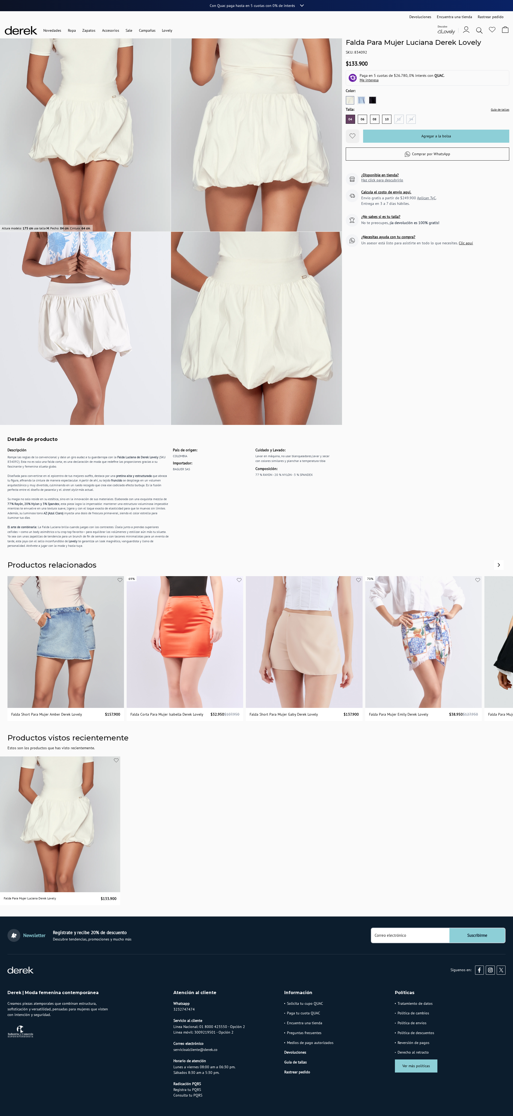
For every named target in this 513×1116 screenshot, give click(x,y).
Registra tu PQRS (187, 1089)
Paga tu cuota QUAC (303, 1013)
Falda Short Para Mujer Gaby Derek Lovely (284, 714)
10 (387, 119)
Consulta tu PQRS (187, 1095)
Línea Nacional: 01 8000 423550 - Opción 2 (209, 1026)
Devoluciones (295, 1052)
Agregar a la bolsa (436, 136)
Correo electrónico (390, 935)
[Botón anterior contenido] (499, 565)
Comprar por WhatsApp (431, 154)
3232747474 (184, 1009)
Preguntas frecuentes (304, 1032)
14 (411, 119)
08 (374, 119)
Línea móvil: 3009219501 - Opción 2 (203, 1032)
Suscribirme (477, 935)
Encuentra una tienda (304, 1023)
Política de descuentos (416, 1032)
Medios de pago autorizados (310, 1042)
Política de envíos (412, 1023)
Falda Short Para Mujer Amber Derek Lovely (46, 714)
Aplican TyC (426, 198)
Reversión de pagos (413, 1042)
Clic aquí (466, 243)
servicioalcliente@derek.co (195, 1049)
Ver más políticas (416, 1065)
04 (350, 119)
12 (399, 119)
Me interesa (369, 80)
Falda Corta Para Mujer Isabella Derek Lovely (166, 714)
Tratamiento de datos (415, 1003)
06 (362, 119)
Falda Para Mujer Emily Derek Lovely (398, 714)
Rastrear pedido (297, 1072)
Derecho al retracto (413, 1052)
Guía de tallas (500, 109)
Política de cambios (413, 1013)
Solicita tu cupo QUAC (305, 1003)
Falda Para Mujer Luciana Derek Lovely (30, 898)
